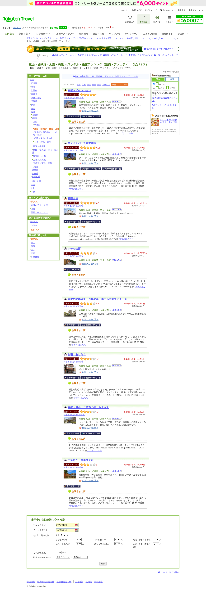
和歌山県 (36, 176)
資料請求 (98, 581)
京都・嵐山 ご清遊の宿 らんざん (88, 407)
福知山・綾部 (39, 156)
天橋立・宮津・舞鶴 (42, 163)
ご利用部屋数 (39, 552)
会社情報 (31, 581)
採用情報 (79, 581)
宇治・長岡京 (39, 146)
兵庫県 (35, 170)
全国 (32, 79)
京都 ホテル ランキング (141, 55)
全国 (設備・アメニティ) (88, 38)
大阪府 (35, 167)
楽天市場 (181, 10)
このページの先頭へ (170, 572)
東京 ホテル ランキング (91, 55)
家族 (33, 246)
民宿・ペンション (39, 212)
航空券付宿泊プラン (91, 116)
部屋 (89, 84)
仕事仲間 (35, 257)
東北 (33, 87)
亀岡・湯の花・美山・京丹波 (45, 151)
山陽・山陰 (36, 181)
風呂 (99, 84)
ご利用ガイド (136, 10)
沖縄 (33, 192)
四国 (33, 184)
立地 (84, 84)
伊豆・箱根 (36, 97)
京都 (35, 121)
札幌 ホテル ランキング (65, 55)
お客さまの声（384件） (74, 206)
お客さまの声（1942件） (74, 415)
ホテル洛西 (74, 248)
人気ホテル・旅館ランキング (61, 38)
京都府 (35, 118)
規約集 (89, 581)
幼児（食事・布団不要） (141, 545)
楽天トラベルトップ (36, 38)
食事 (94, 84)
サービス (106, 84)
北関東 (34, 90)
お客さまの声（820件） (74, 306)
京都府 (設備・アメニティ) (138, 38)
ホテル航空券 (167, 88)
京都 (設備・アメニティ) (164, 38)
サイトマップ (151, 10)
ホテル (161, 84)
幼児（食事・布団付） (142, 540)
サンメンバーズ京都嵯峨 (82, 143)
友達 (33, 253)
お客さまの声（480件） (74, 98)
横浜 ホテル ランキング (116, 55)
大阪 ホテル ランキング (167, 55)
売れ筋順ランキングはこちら (159, 49)
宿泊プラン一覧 (74, 116)
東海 (33, 108)
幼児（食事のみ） (63, 544)
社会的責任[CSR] (64, 581)
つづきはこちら (125, 133)
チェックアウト (40, 530)
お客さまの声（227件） (74, 467)
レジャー (35, 225)
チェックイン (39, 525)
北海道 (34, 83)
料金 (42, 557)
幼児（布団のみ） (102, 544)
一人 (33, 242)
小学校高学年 (61, 540)
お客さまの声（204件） (74, 256)
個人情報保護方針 (45, 581)
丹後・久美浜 (39, 159)
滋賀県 (35, 115)
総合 (78, 84)
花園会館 (73, 198)
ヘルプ (124, 10)
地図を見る (117, 101)
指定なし (34, 221)
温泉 (33, 209)
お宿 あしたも (77, 354)
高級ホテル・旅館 (39, 205)
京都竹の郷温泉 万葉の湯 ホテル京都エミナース (97, 299)
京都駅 (37, 125)
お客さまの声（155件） (74, 362)
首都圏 (34, 94)
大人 (58, 535)
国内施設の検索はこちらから (165, 99)
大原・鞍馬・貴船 (42, 142)
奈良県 (35, 173)
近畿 (33, 111)
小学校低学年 (100, 540)
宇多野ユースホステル (81, 460)
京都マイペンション (79, 90)
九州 (33, 188)
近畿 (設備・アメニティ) (113, 38)
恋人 (33, 249)
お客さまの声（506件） (74, 150)
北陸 (33, 105)
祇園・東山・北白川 (43, 138)
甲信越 (34, 101)
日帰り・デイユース (91, 168)
